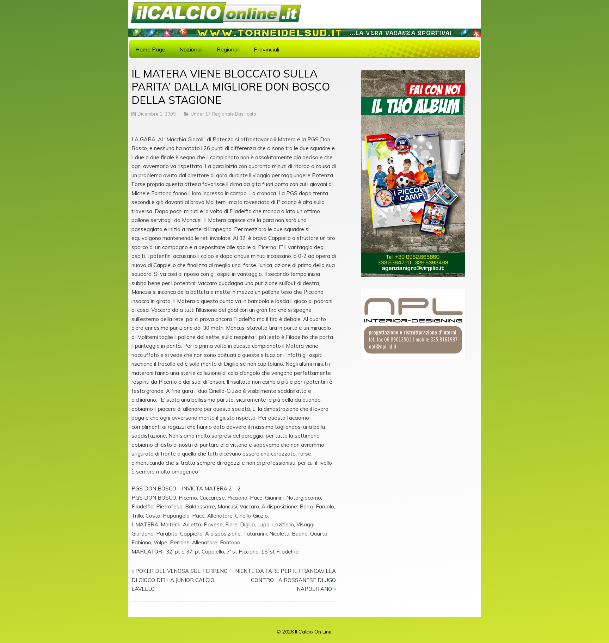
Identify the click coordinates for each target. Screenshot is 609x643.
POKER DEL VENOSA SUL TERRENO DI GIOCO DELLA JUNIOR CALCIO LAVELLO (179, 580)
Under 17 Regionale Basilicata (223, 114)
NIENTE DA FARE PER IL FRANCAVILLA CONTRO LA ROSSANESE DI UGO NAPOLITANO (285, 580)
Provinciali (266, 49)
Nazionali (191, 49)
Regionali (228, 49)
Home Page (150, 49)
